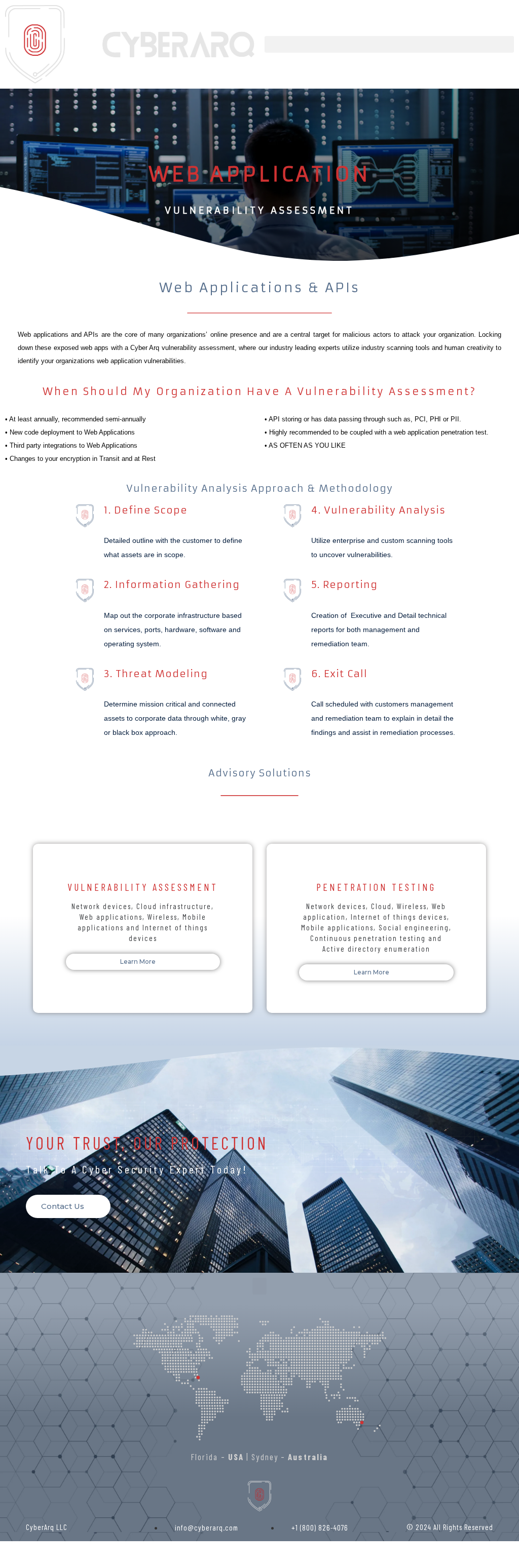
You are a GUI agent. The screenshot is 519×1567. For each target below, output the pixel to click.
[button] (389, 44)
